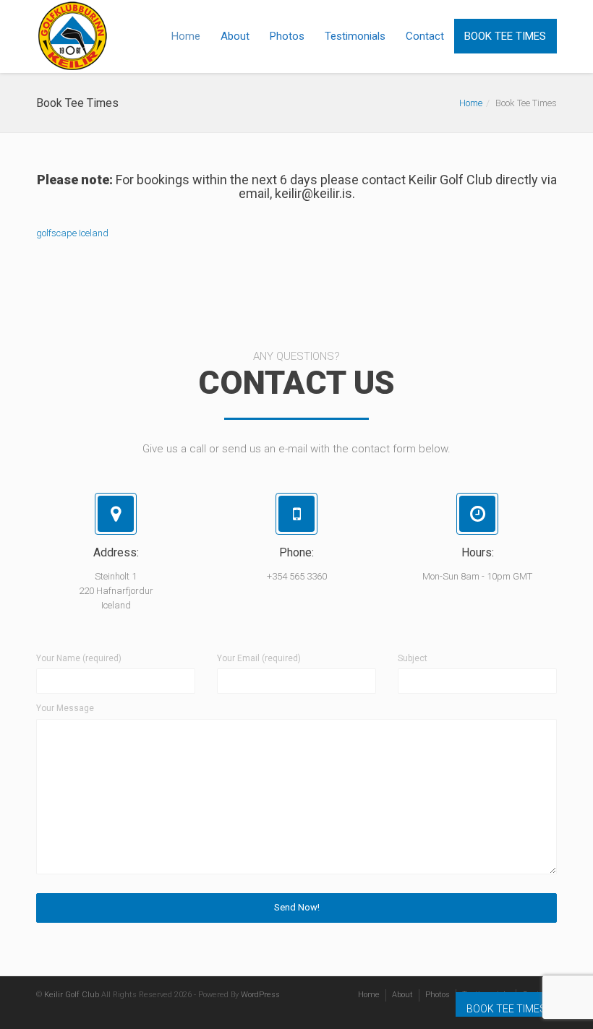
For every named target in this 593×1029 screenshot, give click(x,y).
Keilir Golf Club (71, 994)
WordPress (260, 994)
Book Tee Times (505, 36)
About (235, 36)
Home (185, 36)
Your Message (65, 708)
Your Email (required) (259, 658)
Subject (412, 658)
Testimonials (355, 36)
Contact (425, 36)
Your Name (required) (78, 658)
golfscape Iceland (72, 233)
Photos (287, 36)
